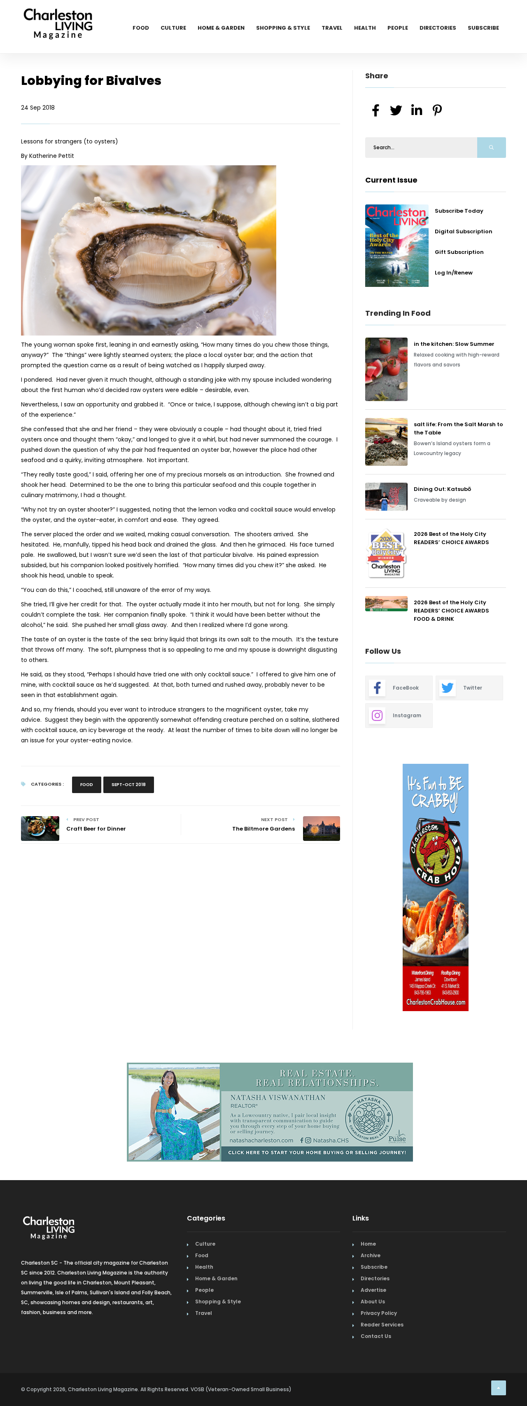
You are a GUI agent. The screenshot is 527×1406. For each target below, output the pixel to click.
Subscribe (483, 28)
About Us (373, 1301)
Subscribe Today (459, 211)
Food (141, 28)
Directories (438, 28)
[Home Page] (58, 14)
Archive (370, 1255)
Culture (173, 28)
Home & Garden (221, 28)
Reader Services (382, 1324)
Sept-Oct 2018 (129, 785)
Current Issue (391, 180)
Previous (347, 889)
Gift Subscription (459, 252)
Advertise (373, 1289)
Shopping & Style (283, 28)
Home (368, 1243)
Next (512, 889)
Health (365, 28)
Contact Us (376, 1336)
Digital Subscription (463, 231)
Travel (332, 28)
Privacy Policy (379, 1313)
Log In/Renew (454, 273)
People (397, 28)
